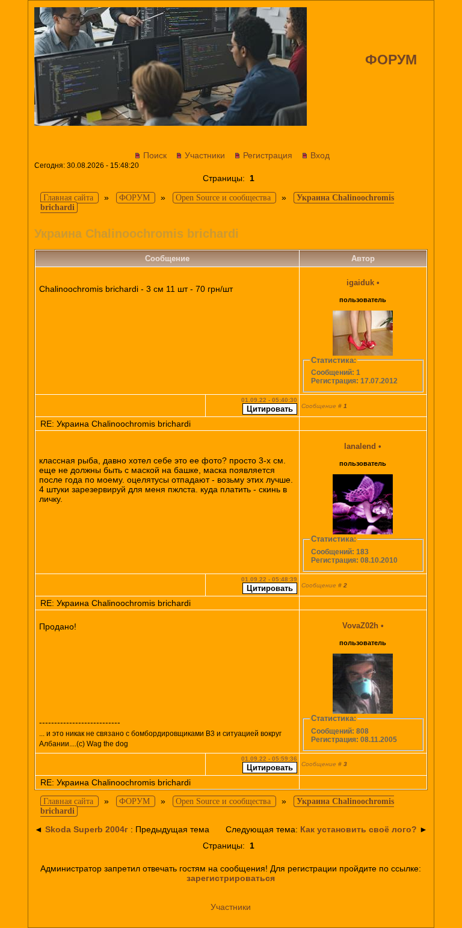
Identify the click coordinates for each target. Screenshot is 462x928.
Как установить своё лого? (358, 829)
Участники (205, 155)
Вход (320, 155)
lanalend (360, 446)
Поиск (155, 155)
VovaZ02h (360, 625)
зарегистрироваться (230, 878)
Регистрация (267, 155)
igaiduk (360, 282)
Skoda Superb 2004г (86, 829)
